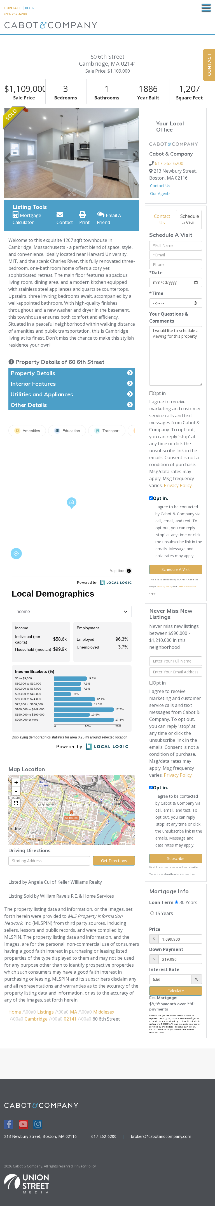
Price (154, 929)
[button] (7, 152)
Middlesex (103, 1012)
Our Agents (160, 193)
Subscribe (175, 858)
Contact (12, 8)
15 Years (163, 913)
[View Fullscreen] (16, 803)
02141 (70, 1019)
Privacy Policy (178, 485)
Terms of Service (186, 586)
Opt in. (160, 498)
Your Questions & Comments (168, 317)
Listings (45, 1012)
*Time (156, 293)
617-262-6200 (15, 14)
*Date (156, 273)
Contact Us (160, 185)
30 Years (187, 902)
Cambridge (36, 1019)
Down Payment (166, 949)
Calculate (175, 990)
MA (73, 1012)
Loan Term (161, 902)
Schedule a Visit (189, 219)
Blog (29, 8)
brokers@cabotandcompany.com (161, 1136)
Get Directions (114, 860)
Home (14, 1012)
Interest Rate (164, 969)
